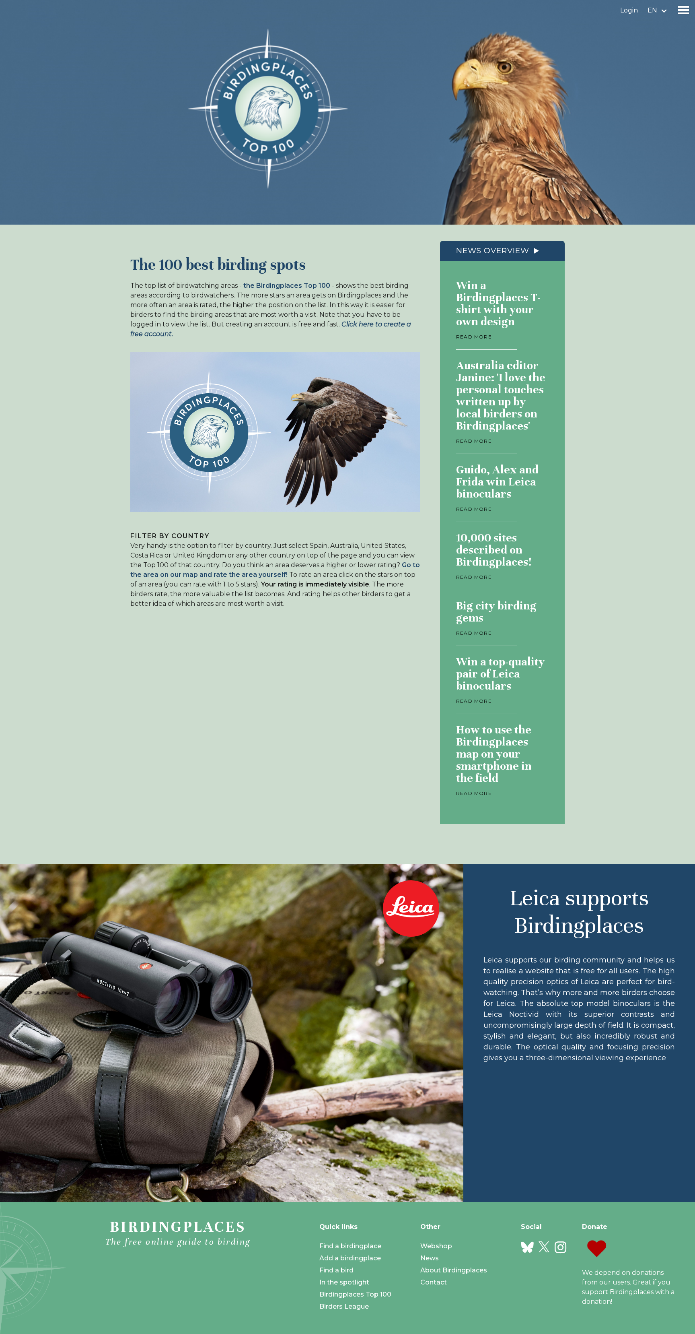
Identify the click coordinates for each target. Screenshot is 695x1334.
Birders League (344, 1306)
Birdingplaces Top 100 (355, 1294)
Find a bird (336, 1270)
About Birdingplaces (453, 1270)
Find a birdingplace (350, 1246)
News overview (492, 250)
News (429, 1258)
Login (629, 10)
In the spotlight (344, 1282)
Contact (433, 1282)
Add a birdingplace (350, 1258)
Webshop (436, 1246)
